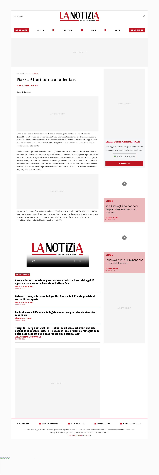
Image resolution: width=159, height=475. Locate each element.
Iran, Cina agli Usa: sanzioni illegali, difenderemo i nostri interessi (121, 209)
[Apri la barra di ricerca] (144, 16)
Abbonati (21, 30)
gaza (117, 30)
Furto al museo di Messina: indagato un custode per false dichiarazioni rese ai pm (55, 314)
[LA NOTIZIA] (79, 16)
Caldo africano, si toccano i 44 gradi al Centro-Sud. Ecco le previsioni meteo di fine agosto (55, 298)
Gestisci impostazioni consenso (79, 435)
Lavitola (68, 30)
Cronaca (35, 74)
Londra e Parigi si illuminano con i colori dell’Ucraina (124, 262)
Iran (93, 30)
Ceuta (40, 30)
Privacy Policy (132, 424)
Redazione (137, 30)
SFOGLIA (124, 163)
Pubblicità (77, 424)
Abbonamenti (50, 424)
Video (109, 201)
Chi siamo (23, 424)
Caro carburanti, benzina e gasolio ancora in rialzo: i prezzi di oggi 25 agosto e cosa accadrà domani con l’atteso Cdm (54, 282)
